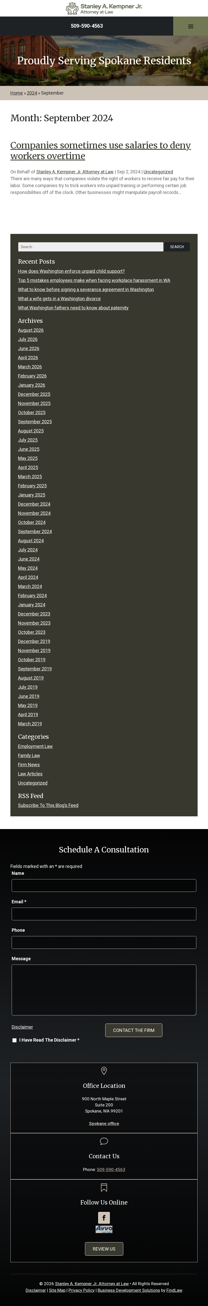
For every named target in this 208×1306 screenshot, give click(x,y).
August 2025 (31, 430)
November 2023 (34, 623)
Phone (18, 930)
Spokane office (104, 1123)
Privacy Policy (81, 1290)
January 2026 (31, 385)
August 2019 (31, 678)
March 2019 (30, 723)
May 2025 (28, 458)
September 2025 (35, 421)
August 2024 (31, 540)
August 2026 (31, 330)
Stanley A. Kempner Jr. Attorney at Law (75, 171)
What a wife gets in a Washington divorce (59, 298)
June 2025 (28, 449)
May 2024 (28, 568)
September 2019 (35, 668)
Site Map (57, 1290)
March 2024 (30, 586)
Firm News (29, 764)
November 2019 (34, 650)
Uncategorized (158, 171)
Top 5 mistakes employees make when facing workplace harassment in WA (94, 280)
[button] (191, 26)
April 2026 (28, 357)
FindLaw (174, 1290)
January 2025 (31, 495)
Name (18, 873)
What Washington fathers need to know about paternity (73, 307)
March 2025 (30, 476)
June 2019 (28, 696)
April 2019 (28, 714)
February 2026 (32, 376)
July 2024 (28, 549)
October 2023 (31, 632)
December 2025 (34, 394)
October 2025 (31, 412)
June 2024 (28, 559)
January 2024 (31, 604)
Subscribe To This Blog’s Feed (48, 805)
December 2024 (34, 504)
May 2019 (28, 705)
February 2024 (32, 595)
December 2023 (34, 614)
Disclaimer (22, 1027)
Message (21, 958)
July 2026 (28, 339)
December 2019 (34, 641)
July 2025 (28, 440)
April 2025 (28, 467)
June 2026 (28, 348)
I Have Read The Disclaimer (49, 1040)
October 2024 (31, 522)
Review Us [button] (104, 1249)
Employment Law (35, 746)
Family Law (29, 755)
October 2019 (31, 659)
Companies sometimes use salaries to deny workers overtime (100, 151)
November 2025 (34, 403)
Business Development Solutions (129, 1290)
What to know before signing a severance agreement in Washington (86, 289)
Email (19, 901)
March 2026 (30, 366)
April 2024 (28, 577)
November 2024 (34, 513)
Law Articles (30, 773)
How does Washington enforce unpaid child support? (71, 271)
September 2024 (35, 531)
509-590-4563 (87, 26)
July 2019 (28, 687)
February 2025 (32, 485)
